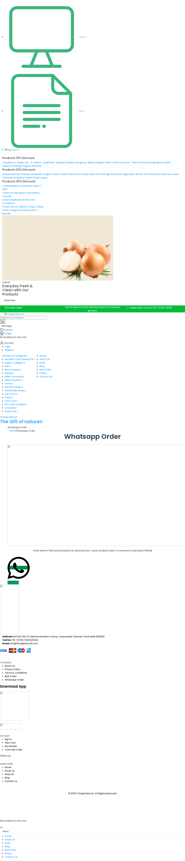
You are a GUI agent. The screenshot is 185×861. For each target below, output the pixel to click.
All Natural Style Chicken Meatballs (22, 174)
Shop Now (9, 300)
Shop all (9, 774)
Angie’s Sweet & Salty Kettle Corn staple (66, 174)
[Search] (2, 321)
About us (10, 770)
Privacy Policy (12, 669)
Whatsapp (6, 326)
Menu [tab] (5, 831)
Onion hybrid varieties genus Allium (151, 162)
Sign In (8, 739)
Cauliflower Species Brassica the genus (64, 162)
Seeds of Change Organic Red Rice (21, 166)
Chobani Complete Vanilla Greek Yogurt (25, 177)
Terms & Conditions (16, 672)
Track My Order (14, 749)
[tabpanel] (92, 846)
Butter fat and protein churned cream (157, 174)
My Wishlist (11, 746)
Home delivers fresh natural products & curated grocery (92, 308)
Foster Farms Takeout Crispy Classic (23, 206)
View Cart (10, 742)
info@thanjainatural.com (24, 643)
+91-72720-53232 (162, 307)
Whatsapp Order (14, 679)
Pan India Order (13, 307)
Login (7, 346)
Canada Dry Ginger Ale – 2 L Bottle (21, 162)
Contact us (11, 781)
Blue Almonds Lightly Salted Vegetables (112, 174)
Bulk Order (11, 676)
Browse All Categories (15, 355)
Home (12, 430)
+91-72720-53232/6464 (24, 640)
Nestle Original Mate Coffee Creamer (109, 162)
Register (9, 350)
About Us (10, 666)
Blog (7, 777)
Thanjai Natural (21, 419)
